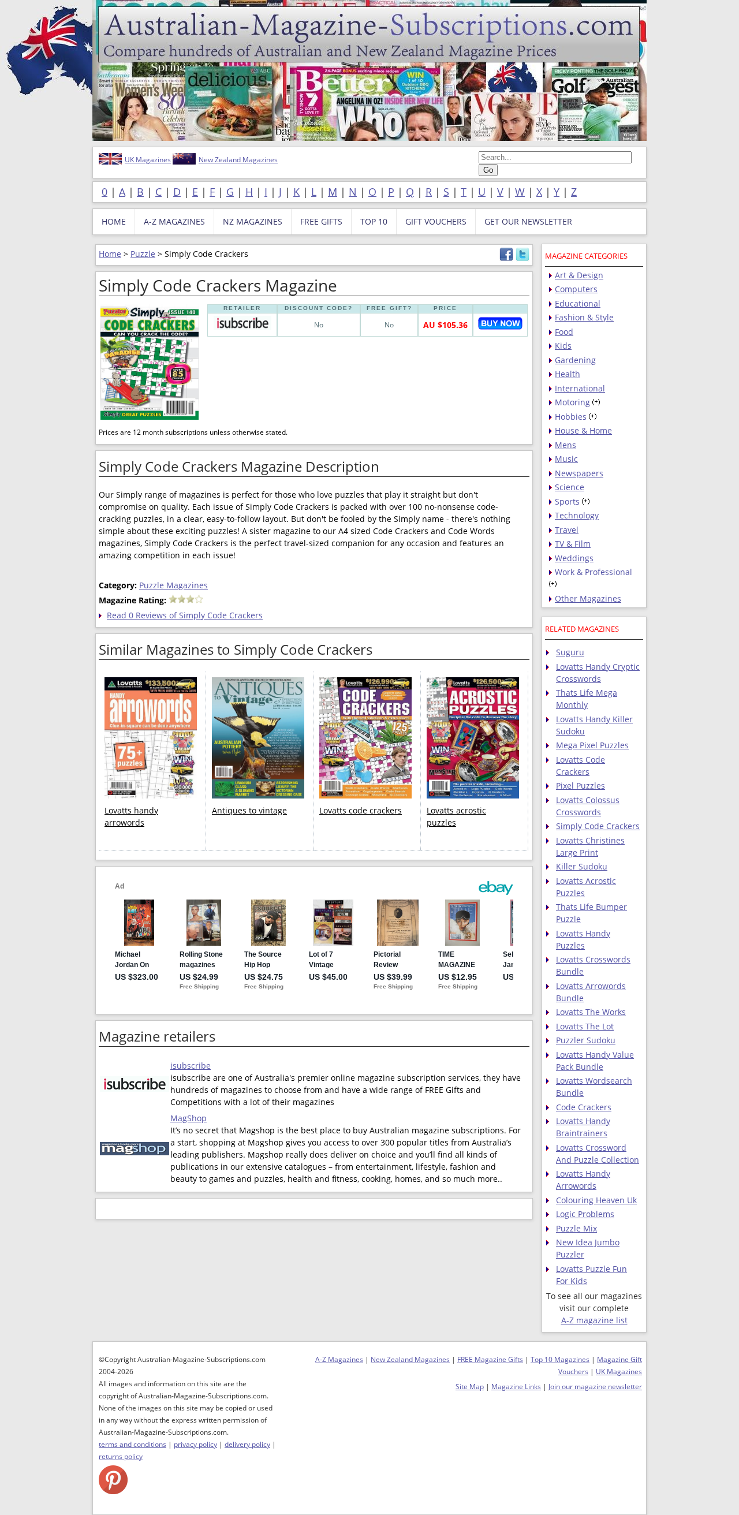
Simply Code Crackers (598, 825)
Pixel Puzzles (580, 785)
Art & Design (579, 275)
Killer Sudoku (581, 866)
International (580, 388)
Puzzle (142, 253)
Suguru (570, 652)
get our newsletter (528, 221)
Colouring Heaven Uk (596, 1200)
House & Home (583, 430)
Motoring (572, 402)
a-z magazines (174, 221)
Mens (565, 444)
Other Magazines (588, 598)
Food (564, 331)
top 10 (373, 221)
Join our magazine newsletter (595, 1386)
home (114, 221)
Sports (567, 501)
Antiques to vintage (249, 810)
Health (567, 373)
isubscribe (190, 1065)
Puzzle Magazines (173, 585)
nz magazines (252, 221)
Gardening (575, 360)
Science (569, 487)
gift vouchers (435, 221)
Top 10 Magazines (560, 1359)
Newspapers (579, 473)
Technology (577, 515)
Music (566, 458)
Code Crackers (583, 1107)
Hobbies (571, 416)
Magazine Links (516, 1386)
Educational (577, 303)
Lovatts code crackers (360, 810)
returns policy (121, 1456)
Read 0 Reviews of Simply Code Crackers (185, 615)
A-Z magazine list (594, 1320)
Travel (566, 529)
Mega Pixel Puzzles (592, 745)
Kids (563, 345)
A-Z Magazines (339, 1359)
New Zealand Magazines (238, 160)
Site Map (470, 1386)
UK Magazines (148, 160)
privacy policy (195, 1444)
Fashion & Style (584, 317)
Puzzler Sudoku (585, 1040)
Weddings (574, 558)
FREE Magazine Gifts (490, 1359)
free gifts (321, 221)
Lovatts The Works (591, 1011)
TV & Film (573, 543)
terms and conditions (132, 1444)
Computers (576, 288)
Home (110, 253)
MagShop (188, 1118)
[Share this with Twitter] (522, 258)
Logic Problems (585, 1213)
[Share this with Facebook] (506, 258)
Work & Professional (593, 571)
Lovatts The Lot (585, 1026)
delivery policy (247, 1444)
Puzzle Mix (576, 1228)
